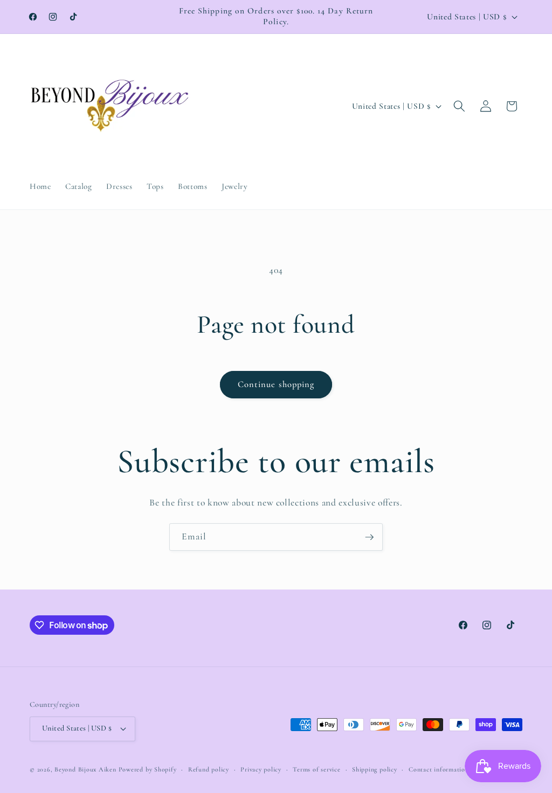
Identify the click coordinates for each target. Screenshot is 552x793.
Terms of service (316, 769)
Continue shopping (276, 384)
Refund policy (208, 769)
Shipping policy (374, 769)
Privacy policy (260, 769)
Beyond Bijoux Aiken (85, 769)
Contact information (439, 769)
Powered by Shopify (148, 769)
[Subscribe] (369, 537)
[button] (459, 106)
